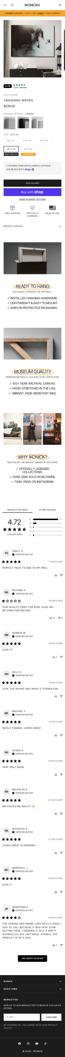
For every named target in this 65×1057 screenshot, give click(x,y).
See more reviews (33, 958)
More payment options (32, 199)
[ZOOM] (60, 72)
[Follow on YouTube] (36, 1043)
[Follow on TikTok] (45, 1043)
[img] (22, 554)
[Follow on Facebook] (19, 1043)
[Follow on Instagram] (28, 1043)
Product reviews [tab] (17, 510)
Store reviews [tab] (47, 510)
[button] (46, 519)
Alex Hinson (11, 95)
